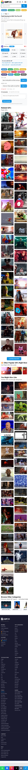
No (1, 674)
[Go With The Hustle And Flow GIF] (21, 407)
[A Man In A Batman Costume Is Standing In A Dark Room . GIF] (21, 243)
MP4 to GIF (3, 696)
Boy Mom (17, 684)
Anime (16, 628)
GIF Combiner (3, 708)
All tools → (3, 691)
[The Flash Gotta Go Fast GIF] (21, 426)
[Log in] (22, 2)
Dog (15, 639)
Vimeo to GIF (3, 721)
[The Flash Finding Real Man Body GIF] (21, 527)
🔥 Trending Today (4, 631)
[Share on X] (16, 768)
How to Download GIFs (5, 750)
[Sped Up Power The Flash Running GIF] (7, 590)
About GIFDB (3, 735)
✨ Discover (3, 633)
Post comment (6, 101)
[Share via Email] (21, 768)
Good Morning (4, 682)
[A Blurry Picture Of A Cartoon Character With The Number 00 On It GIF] (21, 323)
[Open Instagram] (11, 768)
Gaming (16, 643)
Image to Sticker (4, 715)
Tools (2, 690)
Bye (2, 677)
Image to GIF (3, 711)
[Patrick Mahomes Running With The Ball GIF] (7, 529)
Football (16, 665)
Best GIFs (17, 708)
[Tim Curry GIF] (4, 10)
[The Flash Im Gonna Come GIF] (7, 548)
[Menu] (25, 2)
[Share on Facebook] (7, 768)
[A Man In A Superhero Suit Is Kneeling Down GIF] (7, 332)
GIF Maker (3, 695)
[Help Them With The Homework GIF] (7, 426)
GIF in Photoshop (18, 695)
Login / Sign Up (4, 639)
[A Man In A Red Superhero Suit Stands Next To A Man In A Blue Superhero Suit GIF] (21, 336)
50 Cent (16, 687)
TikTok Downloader (5, 723)
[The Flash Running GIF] (21, 386)
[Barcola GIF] (18, 10)
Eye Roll (2, 684)
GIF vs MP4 (17, 703)
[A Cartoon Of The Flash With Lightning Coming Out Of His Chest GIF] (21, 168)
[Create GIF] (20, 2)
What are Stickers (4, 755)
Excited (2, 667)
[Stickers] (17, 2)
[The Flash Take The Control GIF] (21, 453)
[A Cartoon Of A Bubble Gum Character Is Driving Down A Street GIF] (7, 147)
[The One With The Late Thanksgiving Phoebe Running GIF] (21, 537)
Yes (2, 675)
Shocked (3, 685)
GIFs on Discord (18, 700)
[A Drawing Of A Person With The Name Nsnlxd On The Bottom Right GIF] (21, 310)
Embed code (4, 83)
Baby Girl (16, 677)
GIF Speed (3, 705)
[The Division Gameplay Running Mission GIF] (21, 492)
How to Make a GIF (4, 753)
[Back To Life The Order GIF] (7, 485)
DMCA (2, 740)
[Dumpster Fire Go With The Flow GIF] (7, 407)
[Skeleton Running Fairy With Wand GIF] (7, 452)
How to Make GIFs (18, 691)
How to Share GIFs (19, 696)
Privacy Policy (4, 742)
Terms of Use (3, 744)
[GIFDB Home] (1, 14)
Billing (2, 645)
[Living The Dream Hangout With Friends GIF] (7, 494)
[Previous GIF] (2, 34)
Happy (2, 659)
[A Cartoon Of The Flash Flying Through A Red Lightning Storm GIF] (7, 127)
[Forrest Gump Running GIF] (21, 501)
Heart (16, 669)
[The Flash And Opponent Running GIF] (7, 415)
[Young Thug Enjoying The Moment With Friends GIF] (21, 418)
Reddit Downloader (5, 728)
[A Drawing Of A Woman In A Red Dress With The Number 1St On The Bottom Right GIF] (21, 120)
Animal (16, 626)
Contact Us (3, 739)
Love (16, 648)
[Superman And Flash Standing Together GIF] (7, 239)
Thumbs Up (3, 669)
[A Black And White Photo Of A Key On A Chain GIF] (21, 229)
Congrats (3, 680)
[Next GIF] (25, 34)
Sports (16, 655)
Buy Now (16, 685)
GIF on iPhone (17, 693)
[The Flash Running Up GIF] (21, 395)
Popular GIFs (3, 757)
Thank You (3, 664)
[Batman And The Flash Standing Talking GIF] (7, 117)
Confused (3, 672)
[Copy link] (25, 768)
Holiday (16, 646)
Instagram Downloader (5, 726)
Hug (2, 679)
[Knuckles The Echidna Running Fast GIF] (21, 518)
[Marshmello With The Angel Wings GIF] (21, 556)
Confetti (16, 667)
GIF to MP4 (3, 701)
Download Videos (18, 705)
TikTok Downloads (18, 706)
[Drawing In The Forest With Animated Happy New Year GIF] (7, 569)
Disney (16, 638)
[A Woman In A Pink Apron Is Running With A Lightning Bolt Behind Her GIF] (7, 230)
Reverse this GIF (5, 64)
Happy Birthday (18, 644)
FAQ (2, 748)
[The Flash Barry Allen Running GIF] (7, 537)
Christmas (17, 664)
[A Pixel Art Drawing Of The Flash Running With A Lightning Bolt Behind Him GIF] (7, 219)
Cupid (16, 660)
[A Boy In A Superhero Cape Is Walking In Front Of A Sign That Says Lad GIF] (21, 200)
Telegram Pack (4, 718)
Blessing (16, 682)
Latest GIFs (3, 626)
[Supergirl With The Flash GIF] (7, 502)
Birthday (16, 629)
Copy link (3, 77)
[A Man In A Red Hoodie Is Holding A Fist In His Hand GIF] (21, 256)
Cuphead (16, 662)
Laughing (3, 665)
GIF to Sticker (3, 713)
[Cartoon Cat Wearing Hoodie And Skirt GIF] (21, 350)
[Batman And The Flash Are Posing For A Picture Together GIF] (7, 318)
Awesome (17, 672)
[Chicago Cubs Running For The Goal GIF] (21, 462)
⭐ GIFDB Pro (4, 640)
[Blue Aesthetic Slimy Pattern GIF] (21, 481)
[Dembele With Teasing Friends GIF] (7, 580)
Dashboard (3, 644)
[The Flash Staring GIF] (7, 515)
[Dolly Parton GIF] (11, 10)
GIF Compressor (4, 698)
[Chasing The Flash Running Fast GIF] (7, 398)
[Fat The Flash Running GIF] (7, 388)
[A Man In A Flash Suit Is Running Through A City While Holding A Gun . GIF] (21, 151)
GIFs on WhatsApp (18, 698)
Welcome (3, 687)
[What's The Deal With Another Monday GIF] (21, 445)
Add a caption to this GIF (17, 62)
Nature (16, 651)
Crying (2, 670)
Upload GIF (3, 642)
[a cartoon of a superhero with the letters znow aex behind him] (17, 370)
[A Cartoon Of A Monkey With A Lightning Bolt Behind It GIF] (7, 206)
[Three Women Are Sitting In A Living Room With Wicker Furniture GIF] (7, 194)
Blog (2, 737)
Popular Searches (4, 634)
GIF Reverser (3, 703)
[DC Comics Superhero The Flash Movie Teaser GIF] (7, 463)
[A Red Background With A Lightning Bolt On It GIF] (21, 177)
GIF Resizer (3, 700)
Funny (16, 641)
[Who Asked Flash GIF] (21, 470)
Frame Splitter (4, 706)
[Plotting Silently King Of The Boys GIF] (21, 568)
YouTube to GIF (4, 720)
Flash (6, 13)
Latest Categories (4, 628)
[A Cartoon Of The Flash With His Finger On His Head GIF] (21, 186)
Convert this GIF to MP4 (15, 64)
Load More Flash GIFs (14, 358)
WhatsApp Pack (4, 716)
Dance (16, 636)
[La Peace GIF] (24, 10)
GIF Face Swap (4, 693)
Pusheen (16, 653)
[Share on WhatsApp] (2, 768)
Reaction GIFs (17, 710)
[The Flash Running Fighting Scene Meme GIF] (7, 439)
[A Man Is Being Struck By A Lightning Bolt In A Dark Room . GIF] (21, 159)
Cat (15, 633)
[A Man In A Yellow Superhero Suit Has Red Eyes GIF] (7, 278)
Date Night (17, 680)
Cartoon (16, 631)
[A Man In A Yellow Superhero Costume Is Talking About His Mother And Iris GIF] (7, 291)
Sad (2, 660)
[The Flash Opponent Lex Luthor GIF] (7, 559)
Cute (16, 634)
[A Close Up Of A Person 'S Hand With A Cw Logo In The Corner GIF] (7, 184)
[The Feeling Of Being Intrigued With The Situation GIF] (7, 474)
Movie (16, 649)
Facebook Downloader (5, 730)
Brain (16, 674)
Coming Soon (17, 679)
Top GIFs (2, 629)
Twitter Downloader (5, 725)
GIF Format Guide (18, 701)
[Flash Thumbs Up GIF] (7, 345)
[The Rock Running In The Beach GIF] (21, 545)
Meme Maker (3, 710)
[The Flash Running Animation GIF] (21, 435)
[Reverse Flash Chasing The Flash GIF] (21, 509)
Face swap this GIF (6, 62)
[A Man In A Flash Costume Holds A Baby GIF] (21, 269)
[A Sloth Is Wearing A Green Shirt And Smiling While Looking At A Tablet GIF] (21, 216)
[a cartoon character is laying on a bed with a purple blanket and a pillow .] (6, 370)
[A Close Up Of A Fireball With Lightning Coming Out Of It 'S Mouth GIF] (21, 134)
